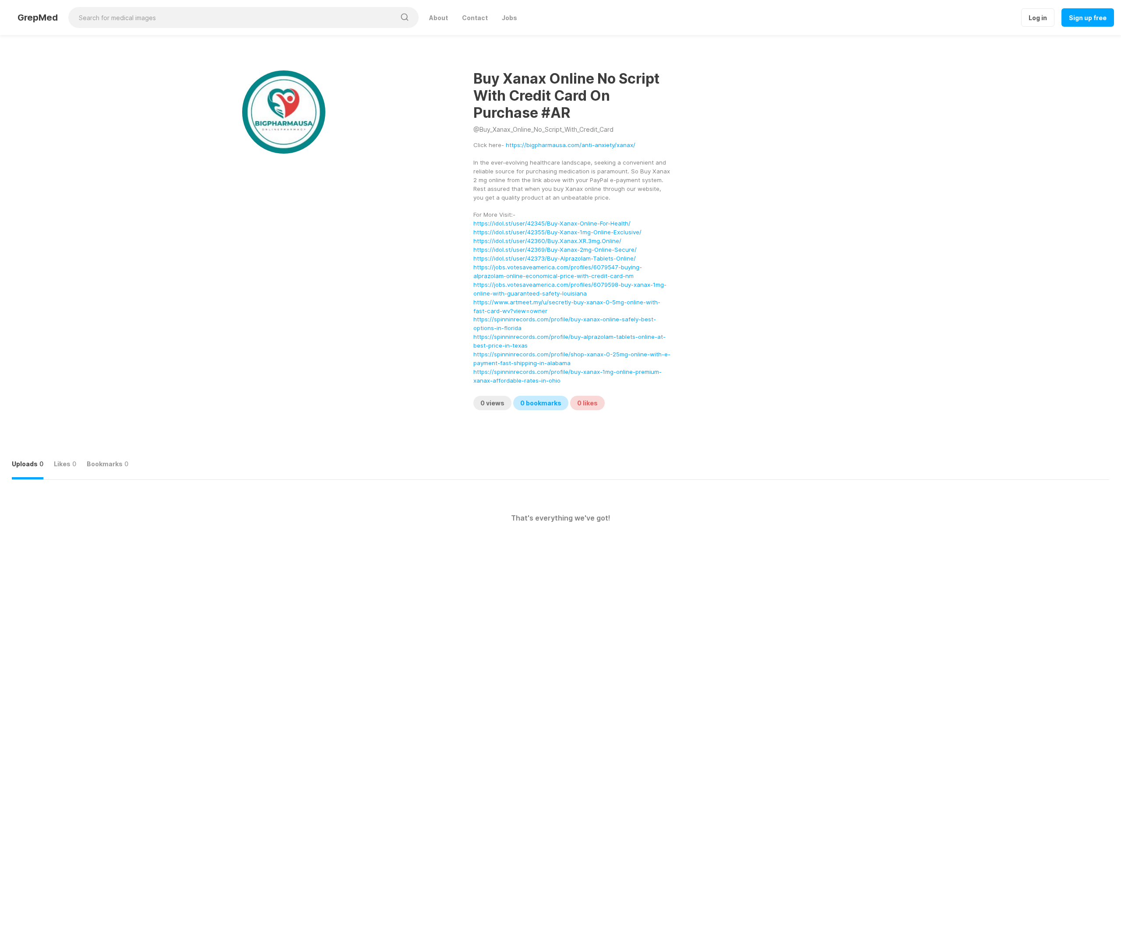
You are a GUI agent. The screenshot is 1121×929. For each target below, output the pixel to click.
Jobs (509, 17)
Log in (1038, 17)
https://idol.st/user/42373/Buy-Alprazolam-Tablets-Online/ (554, 258)
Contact (475, 17)
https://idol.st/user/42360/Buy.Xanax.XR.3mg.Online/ (547, 240)
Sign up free (1088, 17)
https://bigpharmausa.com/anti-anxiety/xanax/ (570, 144)
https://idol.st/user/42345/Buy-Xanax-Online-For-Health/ (552, 223)
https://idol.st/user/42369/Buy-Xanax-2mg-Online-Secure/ (555, 249)
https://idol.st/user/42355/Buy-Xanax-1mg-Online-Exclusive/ (557, 232)
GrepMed (38, 17)
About (438, 17)
